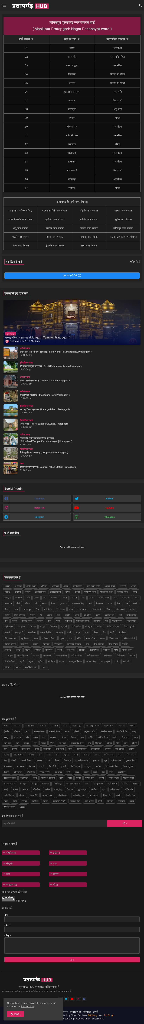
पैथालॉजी (53, 626)
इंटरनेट (7, 592)
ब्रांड (36, 638)
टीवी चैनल (48, 609)
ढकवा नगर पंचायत (55, 236)
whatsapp (109, 517)
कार (44, 597)
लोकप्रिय (49, 649)
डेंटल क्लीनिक (19, 615)
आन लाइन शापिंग (93, 586)
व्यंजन (55, 873)
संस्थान (36, 655)
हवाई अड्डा (105, 661)
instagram (39, 507)
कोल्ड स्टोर (126, 597)
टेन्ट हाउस (61, 609)
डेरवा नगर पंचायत (20, 245)
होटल (18, 667)
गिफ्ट (53, 603)
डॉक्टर (49, 615)
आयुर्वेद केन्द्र (110, 586)
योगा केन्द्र (58, 644)
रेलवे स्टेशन (113, 644)
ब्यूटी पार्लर (25, 638)
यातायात (46, 644)
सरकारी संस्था (61, 655)
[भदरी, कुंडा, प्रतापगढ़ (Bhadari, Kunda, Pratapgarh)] (11, 425)
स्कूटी (22, 661)
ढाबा (58, 615)
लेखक (27, 649)
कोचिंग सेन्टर (104, 597)
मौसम (55, 884)
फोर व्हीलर (32, 632)
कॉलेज (91, 597)
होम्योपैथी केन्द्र (31, 667)
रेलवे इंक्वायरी (99, 644)
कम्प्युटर (8, 597)
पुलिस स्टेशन (117, 620)
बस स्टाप (59, 632)
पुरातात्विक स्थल (82, 620)
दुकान (98, 615)
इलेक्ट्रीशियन (55, 592)
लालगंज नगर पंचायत (55, 228)
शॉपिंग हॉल (9, 655)
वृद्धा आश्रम (94, 649)
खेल (8, 873)
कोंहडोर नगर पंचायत (89, 210)
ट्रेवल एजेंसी (96, 609)
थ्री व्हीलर (87, 615)
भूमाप (62, 638)
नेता (6, 620)
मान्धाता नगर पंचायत (89, 236)
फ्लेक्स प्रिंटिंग (45, 632)
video (44, 667)
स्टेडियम (51, 661)
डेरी (41, 615)
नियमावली (87, 1011)
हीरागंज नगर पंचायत (55, 245)
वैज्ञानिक (106, 649)
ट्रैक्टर (108, 609)
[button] (140, 5)
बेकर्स (96, 632)
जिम (118, 603)
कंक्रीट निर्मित (122, 592)
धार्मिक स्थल (109, 615)
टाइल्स (15, 609)
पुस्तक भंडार (131, 620)
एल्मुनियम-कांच (90, 592)
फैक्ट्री (7, 632)
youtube (109, 507)
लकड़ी (18, 649)
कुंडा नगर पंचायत (89, 245)
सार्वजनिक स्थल (93, 655)
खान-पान (8, 603)
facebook (39, 498)
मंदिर (71, 638)
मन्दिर (79, 638)
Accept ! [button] (15, 1013)
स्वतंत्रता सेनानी (75, 661)
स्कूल (31, 661)
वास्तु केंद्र (70, 649)
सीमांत (132, 655)
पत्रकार (40, 620)
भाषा (55, 863)
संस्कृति (9, 863)
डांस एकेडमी (120, 609)
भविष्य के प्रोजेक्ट (49, 638)
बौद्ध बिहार (122, 632)
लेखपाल (38, 649)
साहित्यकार (108, 655)
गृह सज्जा (63, 603)
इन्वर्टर (27, 592)
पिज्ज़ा (58, 620)
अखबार (7, 586)
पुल (106, 620)
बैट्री (112, 632)
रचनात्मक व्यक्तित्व (74, 644)
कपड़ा (135, 592)
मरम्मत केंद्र (90, 638)
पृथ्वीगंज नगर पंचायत (54, 219)
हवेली (116, 661)
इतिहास (18, 592)
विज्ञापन (82, 649)
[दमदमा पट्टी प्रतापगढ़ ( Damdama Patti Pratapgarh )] (11, 381)
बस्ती (69, 632)
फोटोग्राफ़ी (19, 632)
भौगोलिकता (11, 852)
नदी (120, 615)
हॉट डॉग (126, 661)
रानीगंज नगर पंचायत (89, 219)
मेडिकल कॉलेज (10, 644)
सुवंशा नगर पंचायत (123, 219)
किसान (74, 597)
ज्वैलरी (135, 603)
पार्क (49, 620)
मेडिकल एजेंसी (129, 638)
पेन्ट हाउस (21, 626)
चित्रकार (99, 603)
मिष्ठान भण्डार (114, 638)
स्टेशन (61, 661)
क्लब (137, 597)
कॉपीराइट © (75, 1011)
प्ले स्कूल (88, 626)
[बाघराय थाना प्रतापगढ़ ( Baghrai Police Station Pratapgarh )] (11, 468)
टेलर (71, 609)
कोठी (115, 597)
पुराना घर (97, 620)
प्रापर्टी (64, 626)
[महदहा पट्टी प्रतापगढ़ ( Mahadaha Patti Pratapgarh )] (11, 396)
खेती (18, 603)
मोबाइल (35, 644)
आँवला (65, 586)
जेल (126, 603)
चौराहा (110, 603)
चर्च (90, 603)
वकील (59, 649)
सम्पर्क (95, 1011)
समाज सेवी (47, 655)
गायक (44, 603)
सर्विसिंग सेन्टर (76, 655)
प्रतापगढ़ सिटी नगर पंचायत (54, 210)
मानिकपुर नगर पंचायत (123, 228)
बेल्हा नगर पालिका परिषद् (21, 210)
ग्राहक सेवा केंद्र (78, 603)
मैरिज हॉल (24, 644)
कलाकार (18, 597)
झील (6, 609)
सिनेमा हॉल (121, 655)
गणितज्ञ (27, 603)
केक (83, 597)
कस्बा (36, 597)
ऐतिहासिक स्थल (106, 592)
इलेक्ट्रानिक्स (40, 592)
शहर (116, 649)
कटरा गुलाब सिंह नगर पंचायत (123, 236)
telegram (39, 517)
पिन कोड (68, 620)
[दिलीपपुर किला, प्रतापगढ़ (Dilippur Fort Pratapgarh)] (11, 453)
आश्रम (133, 586)
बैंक (104, 632)
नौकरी (14, 620)
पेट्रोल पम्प (9, 626)
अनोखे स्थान (31, 586)
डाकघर (132, 609)
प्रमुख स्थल (11, 884)
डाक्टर (7, 615)
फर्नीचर (99, 626)
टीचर (38, 609)
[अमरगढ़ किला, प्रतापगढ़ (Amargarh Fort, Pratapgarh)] (11, 410)
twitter (109, 498)
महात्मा (102, 638)
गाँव (36, 603)
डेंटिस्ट (32, 615)
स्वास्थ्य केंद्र (91, 661)
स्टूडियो (41, 661)
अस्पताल (55, 586)
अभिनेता (44, 586)
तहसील (67, 615)
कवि (28, 597)
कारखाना (54, 597)
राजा (87, 644)
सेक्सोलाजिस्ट (10, 661)
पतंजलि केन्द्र (27, 620)
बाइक (78, 632)
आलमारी (123, 586)
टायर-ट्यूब (26, 609)
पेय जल (33, 626)
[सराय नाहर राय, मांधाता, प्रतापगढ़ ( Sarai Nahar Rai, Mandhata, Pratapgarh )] (11, 353)
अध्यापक (18, 586)
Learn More (27, 1006)
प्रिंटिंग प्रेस (76, 626)
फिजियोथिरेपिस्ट (113, 626)
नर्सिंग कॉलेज (131, 615)
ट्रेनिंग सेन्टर (82, 609)
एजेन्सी (77, 592)
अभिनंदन (64, 1011)
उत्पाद (68, 592)
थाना (77, 615)
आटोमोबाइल (77, 586)
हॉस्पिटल (8, 667)
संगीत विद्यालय (22, 655)
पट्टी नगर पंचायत (20, 236)
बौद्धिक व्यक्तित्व (11, 638)
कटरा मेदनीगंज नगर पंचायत (20, 219)
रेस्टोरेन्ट (8, 649)
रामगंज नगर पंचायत (89, 228)
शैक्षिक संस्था (127, 649)
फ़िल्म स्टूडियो (129, 626)
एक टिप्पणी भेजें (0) (72, 275)
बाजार (87, 632)
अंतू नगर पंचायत (20, 228)
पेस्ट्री (42, 626)
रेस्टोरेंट (125, 644)
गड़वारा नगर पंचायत (123, 210)
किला (65, 597)
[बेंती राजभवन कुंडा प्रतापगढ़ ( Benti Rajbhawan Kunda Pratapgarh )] (11, 367)
